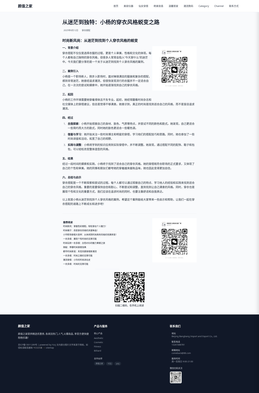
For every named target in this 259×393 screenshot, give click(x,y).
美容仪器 (128, 6)
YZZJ (109, 363)
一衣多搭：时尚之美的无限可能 (77, 255)
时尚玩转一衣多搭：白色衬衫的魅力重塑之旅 (84, 242)
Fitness (97, 346)
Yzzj (54, 344)
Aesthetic (98, 338)
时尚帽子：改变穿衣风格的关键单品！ (81, 230)
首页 (115, 6)
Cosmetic (98, 342)
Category (204, 6)
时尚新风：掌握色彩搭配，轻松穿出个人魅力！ (85, 226)
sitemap (50, 347)
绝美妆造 (158, 6)
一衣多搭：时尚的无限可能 (75, 263)
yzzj (117, 363)
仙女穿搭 (143, 6)
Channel (219, 6)
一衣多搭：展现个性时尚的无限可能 (80, 238)
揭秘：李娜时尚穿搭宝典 (74, 247)
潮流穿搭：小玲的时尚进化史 (76, 259)
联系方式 (234, 6)
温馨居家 (173, 6)
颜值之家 (99, 363)
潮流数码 (188, 6)
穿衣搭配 (86, 30)
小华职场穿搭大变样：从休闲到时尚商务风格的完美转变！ (90, 234)
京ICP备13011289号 (27, 344)
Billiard (97, 350)
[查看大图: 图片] (174, 68)
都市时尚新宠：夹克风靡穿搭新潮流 (80, 251)
